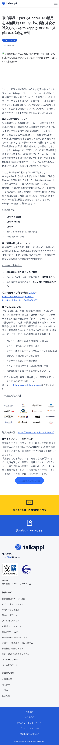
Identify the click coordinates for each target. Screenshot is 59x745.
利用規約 (29, 712)
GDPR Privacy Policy (29, 734)
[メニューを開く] (55, 3)
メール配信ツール (10, 665)
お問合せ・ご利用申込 (29, 480)
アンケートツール (10, 659)
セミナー (6, 684)
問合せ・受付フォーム (11, 615)
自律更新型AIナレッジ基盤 (13, 598)
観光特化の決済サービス (12, 648)
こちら (32, 292)
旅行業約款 (29, 717)
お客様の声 (7, 679)
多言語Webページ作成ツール (14, 637)
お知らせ (6, 695)
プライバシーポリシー (29, 728)
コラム (5, 690)
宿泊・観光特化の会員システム (15, 654)
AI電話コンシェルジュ (11, 626)
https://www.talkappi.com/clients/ (36, 432)
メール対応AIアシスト (11, 621)
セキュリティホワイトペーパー (29, 723)
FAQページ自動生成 (10, 609)
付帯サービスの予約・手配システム (17, 643)
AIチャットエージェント (12, 604)
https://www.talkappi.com (27, 385)
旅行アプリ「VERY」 (11, 632)
